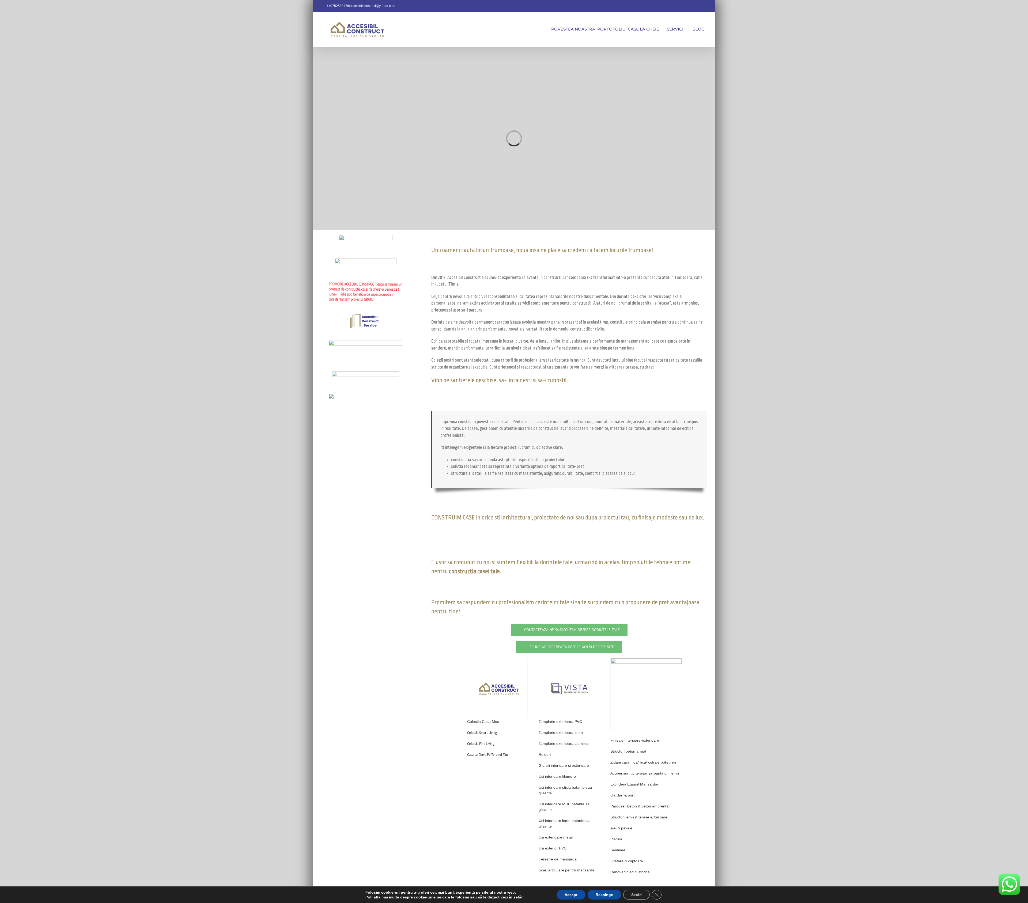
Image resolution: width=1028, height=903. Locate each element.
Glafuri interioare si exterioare (564, 765)
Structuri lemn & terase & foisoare (638, 817)
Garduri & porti (622, 795)
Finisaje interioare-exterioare (634, 740)
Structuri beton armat (628, 751)
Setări (636, 895)
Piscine (616, 839)
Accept (571, 895)
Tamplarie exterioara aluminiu (564, 743)
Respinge (604, 895)
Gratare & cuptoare (626, 861)
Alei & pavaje (621, 828)
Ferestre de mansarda (558, 859)
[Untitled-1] (497, 660)
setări (518, 897)
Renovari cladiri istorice (630, 872)
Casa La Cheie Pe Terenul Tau (487, 755)
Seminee (617, 850)
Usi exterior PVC (552, 848)
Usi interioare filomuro (557, 776)
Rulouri (545, 754)
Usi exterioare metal (556, 837)
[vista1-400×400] (569, 660)
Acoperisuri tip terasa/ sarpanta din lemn (644, 773)
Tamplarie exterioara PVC (560, 721)
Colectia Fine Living (480, 744)
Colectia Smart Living (482, 733)
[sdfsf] (646, 660)
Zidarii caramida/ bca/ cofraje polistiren (643, 762)
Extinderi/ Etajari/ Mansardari (634, 784)
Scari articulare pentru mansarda (566, 870)
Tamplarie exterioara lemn (561, 732)
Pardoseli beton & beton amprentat (640, 806)
